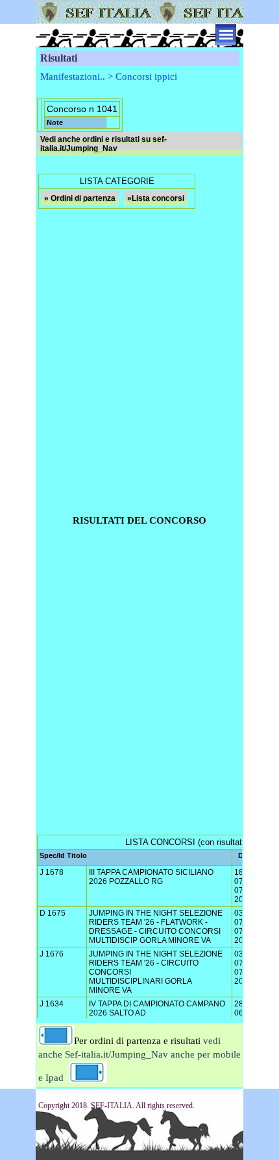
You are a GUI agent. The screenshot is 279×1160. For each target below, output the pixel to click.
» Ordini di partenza (79, 198)
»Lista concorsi (155, 198)
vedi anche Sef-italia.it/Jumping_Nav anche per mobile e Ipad (139, 1059)
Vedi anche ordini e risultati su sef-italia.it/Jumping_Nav (103, 144)
